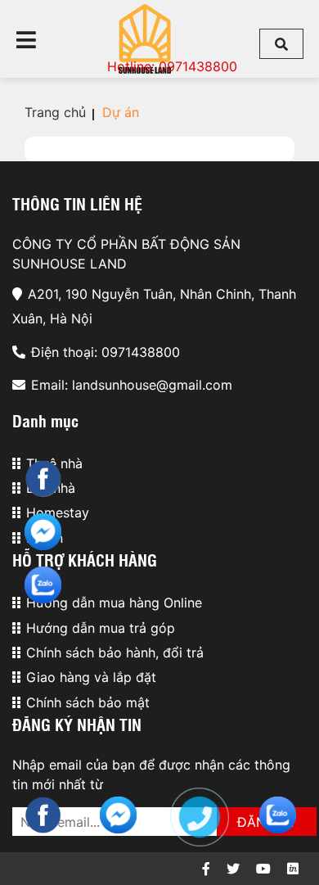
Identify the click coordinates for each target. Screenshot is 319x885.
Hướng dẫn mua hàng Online (114, 602)
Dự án (120, 112)
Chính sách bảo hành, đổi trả (115, 652)
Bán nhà (50, 488)
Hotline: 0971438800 (172, 66)
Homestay (57, 512)
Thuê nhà (54, 463)
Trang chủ (55, 112)
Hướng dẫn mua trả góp (100, 628)
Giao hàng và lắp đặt (91, 677)
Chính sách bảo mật (88, 702)
